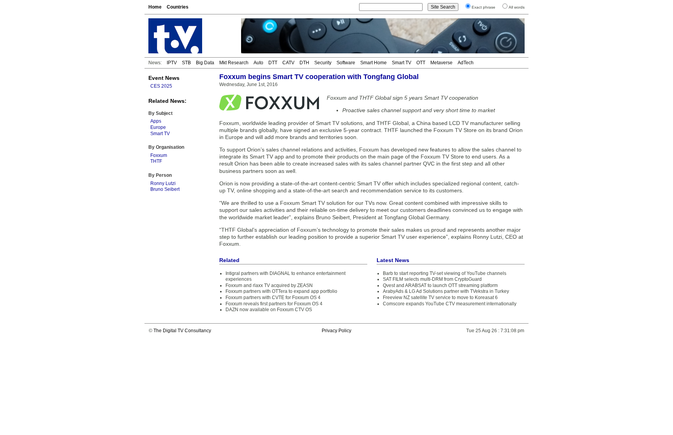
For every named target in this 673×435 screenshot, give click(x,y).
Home (155, 7)
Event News (164, 78)
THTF (156, 161)
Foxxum (158, 155)
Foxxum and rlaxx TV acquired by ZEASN (269, 285)
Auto (258, 62)
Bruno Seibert (165, 189)
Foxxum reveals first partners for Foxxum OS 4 (274, 303)
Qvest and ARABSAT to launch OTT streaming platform (440, 285)
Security (322, 62)
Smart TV (401, 62)
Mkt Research (233, 62)
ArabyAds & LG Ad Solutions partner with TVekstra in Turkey (446, 291)
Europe (158, 127)
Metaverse (441, 62)
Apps (155, 121)
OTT (420, 62)
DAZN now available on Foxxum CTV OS (269, 309)
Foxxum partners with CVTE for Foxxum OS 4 (273, 297)
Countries (178, 7)
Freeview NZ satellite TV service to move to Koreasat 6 (440, 297)
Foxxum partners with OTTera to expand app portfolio (281, 291)
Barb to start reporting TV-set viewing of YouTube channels (444, 273)
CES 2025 (161, 86)
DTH (304, 62)
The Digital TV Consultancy (182, 330)
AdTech (466, 62)
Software (345, 62)
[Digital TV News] (190, 35)
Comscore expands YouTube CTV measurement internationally (449, 303)
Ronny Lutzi (163, 183)
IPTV (172, 62)
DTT (272, 62)
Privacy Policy (336, 330)
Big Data (205, 62)
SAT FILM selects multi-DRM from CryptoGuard (432, 279)
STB (186, 62)
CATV (288, 62)
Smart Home (373, 62)
